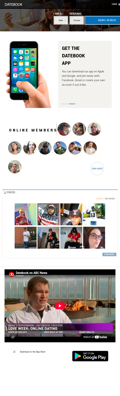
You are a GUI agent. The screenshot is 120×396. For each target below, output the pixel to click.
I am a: (58, 13)
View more (97, 168)
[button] (64, 103)
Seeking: (75, 13)
